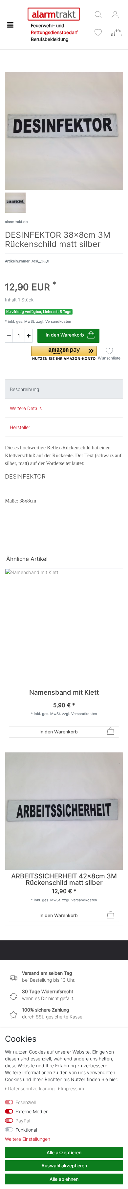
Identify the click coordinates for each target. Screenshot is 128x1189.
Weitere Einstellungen (27, 1139)
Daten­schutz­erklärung (32, 1088)
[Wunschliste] (98, 33)
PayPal (22, 1120)
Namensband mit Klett (64, 692)
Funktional (26, 1130)
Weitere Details (26, 408)
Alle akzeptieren (64, 1152)
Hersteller (20, 427)
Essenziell (25, 1102)
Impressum (72, 1088)
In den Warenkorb (65, 335)
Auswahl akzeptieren (64, 1165)
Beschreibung (24, 389)
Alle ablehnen (64, 1179)
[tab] (64, 389)
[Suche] (100, 15)
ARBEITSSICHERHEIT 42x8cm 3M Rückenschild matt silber (64, 879)
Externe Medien (32, 1111)
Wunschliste (109, 358)
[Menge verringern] (9, 336)
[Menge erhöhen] (28, 336)
